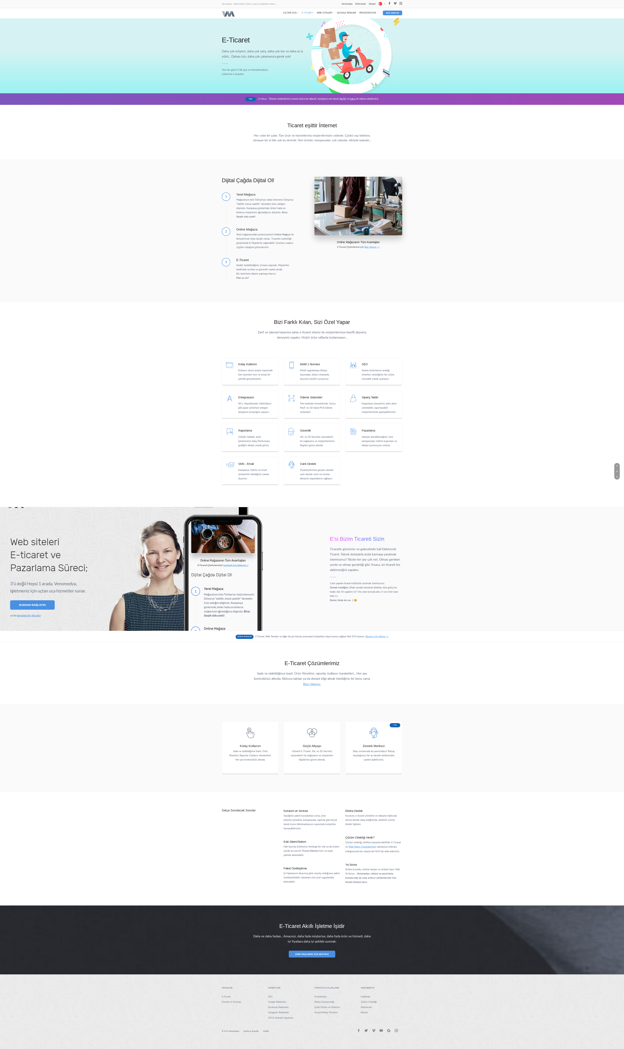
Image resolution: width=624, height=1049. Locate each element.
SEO (270, 997)
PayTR (342, 99)
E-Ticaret (307, 12)
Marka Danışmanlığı (324, 1002)
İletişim (372, 3)
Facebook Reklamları (278, 1007)
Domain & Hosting (231, 1002)
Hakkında (365, 997)
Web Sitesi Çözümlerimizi (362, 847)
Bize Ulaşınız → (371, 247)
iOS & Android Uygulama (280, 1018)
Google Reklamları (277, 1002)
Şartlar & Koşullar (251, 1031)
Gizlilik (266, 1031)
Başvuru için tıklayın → (376, 637)
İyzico (353, 99)
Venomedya (347, 3)
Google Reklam (346, 12)
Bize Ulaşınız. (312, 684)
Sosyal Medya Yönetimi (326, 1012)
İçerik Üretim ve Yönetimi (327, 1007)
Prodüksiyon (367, 12)
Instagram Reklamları (278, 1012)
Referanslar (360, 3)
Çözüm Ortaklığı (369, 1002)
